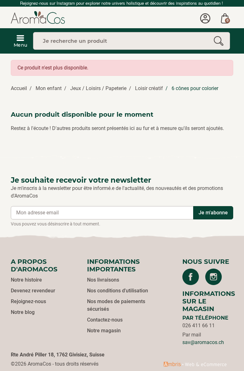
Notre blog (23, 312)
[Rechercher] (218, 41)
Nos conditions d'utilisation (117, 291)
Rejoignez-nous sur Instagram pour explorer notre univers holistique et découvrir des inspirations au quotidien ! (122, 3)
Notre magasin (104, 331)
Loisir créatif (149, 88)
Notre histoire (26, 280)
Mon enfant (49, 88)
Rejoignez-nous (28, 301)
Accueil (19, 88)
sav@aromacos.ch (203, 342)
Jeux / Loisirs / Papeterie (98, 88)
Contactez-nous (105, 320)
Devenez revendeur (33, 291)
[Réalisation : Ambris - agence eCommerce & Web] (195, 364)
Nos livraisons (103, 280)
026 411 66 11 (198, 325)
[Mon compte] (205, 17)
